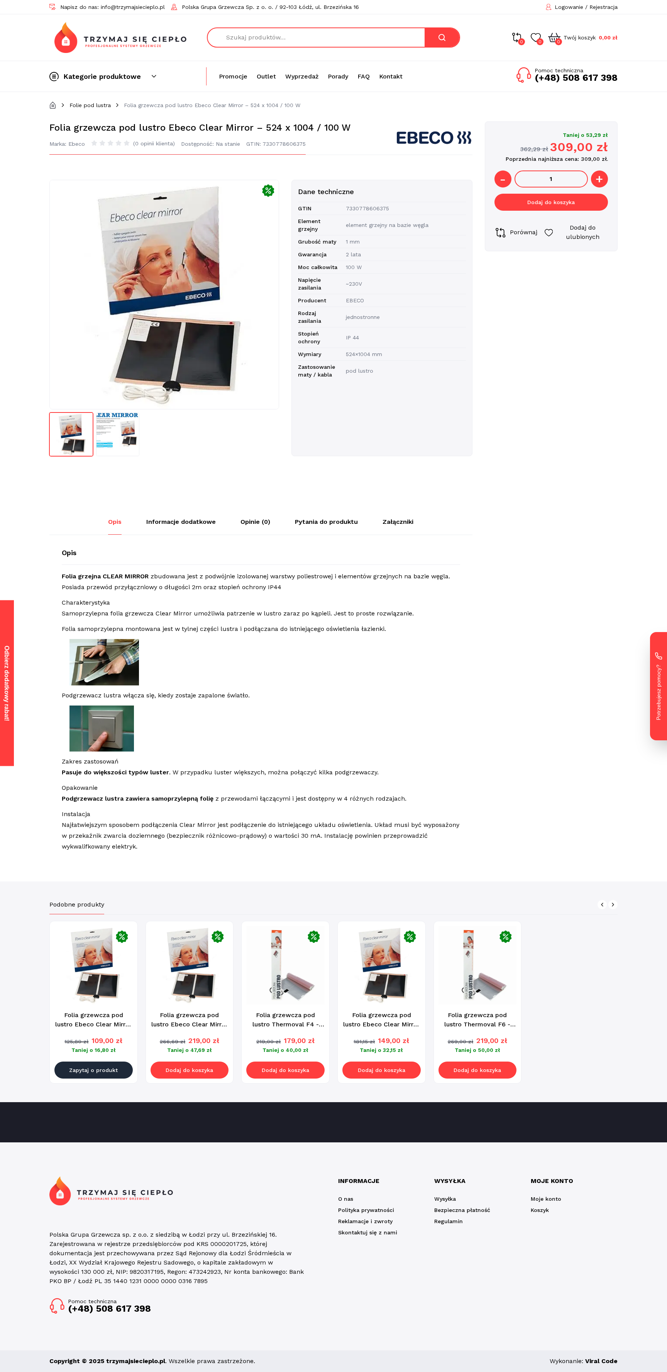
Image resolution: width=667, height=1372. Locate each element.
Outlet (266, 76)
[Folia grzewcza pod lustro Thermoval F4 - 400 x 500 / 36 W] (285, 965)
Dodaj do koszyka (551, 202)
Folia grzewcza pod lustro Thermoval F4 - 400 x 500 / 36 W (285, 1024)
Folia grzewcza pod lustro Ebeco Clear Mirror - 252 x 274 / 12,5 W (93, 1024)
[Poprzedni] (602, 904)
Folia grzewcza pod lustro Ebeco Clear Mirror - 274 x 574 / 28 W (381, 1024)
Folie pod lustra (90, 105)
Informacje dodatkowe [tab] (181, 521)
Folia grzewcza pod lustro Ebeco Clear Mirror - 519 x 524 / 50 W (189, 1024)
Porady (338, 76)
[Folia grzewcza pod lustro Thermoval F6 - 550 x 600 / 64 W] (477, 965)
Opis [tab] (115, 521)
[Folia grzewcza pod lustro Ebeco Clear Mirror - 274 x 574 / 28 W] (381, 965)
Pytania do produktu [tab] (326, 521)
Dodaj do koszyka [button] (189, 1070)
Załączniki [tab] (398, 521)
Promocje (233, 76)
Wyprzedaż (301, 76)
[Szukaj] (442, 37)
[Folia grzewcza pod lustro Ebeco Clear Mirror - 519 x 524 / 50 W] (190, 965)
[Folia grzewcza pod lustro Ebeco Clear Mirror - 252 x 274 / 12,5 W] (93, 965)
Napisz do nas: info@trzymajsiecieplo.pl (112, 7)
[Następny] (613, 904)
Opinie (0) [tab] (255, 521)
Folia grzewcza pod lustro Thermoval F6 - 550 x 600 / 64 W (477, 1024)
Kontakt (391, 76)
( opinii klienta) (154, 143)
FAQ (363, 76)
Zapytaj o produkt (93, 1070)
